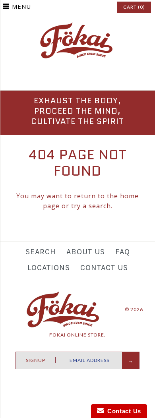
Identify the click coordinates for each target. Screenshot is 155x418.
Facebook (59, 79)
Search (40, 251)
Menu (21, 6)
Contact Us (104, 267)
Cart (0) (134, 7)
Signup (35, 360)
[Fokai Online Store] (77, 25)
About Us (85, 251)
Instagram (77, 79)
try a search (91, 205)
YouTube (96, 79)
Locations (48, 267)
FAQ (122, 251)
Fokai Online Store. (77, 335)
